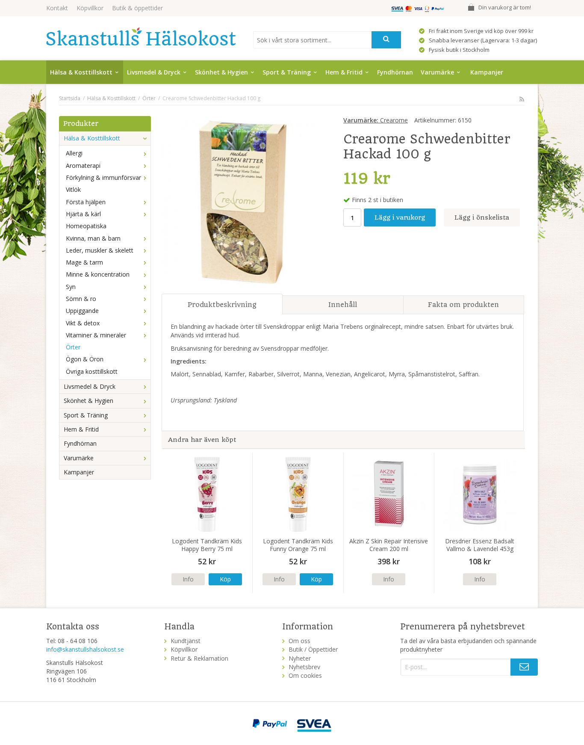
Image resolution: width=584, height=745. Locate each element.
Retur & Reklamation (199, 658)
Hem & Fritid (344, 72)
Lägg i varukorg (400, 217)
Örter (73, 347)
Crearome (375, 120)
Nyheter (300, 658)
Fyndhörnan (395, 72)
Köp (225, 579)
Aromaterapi (83, 165)
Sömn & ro (81, 299)
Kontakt (57, 8)
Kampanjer (486, 72)
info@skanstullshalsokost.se (85, 649)
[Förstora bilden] (243, 201)
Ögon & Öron (84, 359)
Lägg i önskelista (481, 217)
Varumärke (437, 72)
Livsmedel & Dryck (153, 72)
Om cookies (305, 675)
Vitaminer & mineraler (96, 335)
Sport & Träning (287, 72)
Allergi (74, 153)
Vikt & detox (83, 323)
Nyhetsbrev (304, 667)
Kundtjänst (186, 641)
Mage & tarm (84, 262)
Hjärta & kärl (83, 214)
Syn (71, 287)
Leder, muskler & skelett (99, 250)
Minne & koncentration (98, 274)
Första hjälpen (86, 202)
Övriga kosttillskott (92, 371)
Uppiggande (82, 311)
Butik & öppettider (137, 8)
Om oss (299, 641)
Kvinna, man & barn (93, 238)
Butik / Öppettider (313, 649)
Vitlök (73, 189)
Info (188, 579)
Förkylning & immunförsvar (103, 177)
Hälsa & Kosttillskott (81, 72)
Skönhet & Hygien (221, 72)
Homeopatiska (86, 226)
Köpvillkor (90, 8)
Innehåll (342, 305)
